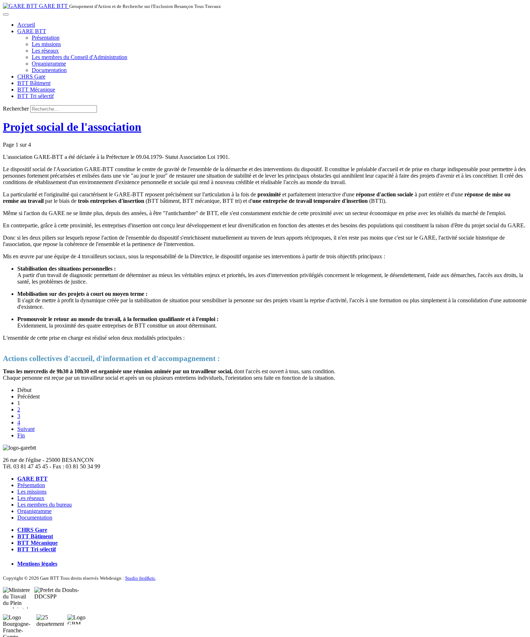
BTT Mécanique (36, 89)
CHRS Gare (31, 77)
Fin (21, 435)
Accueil (26, 25)
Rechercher (16, 109)
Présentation (45, 38)
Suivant (26, 429)
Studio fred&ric (140, 578)
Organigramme (49, 64)
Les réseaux (45, 51)
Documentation (49, 70)
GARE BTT (31, 31)
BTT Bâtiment (33, 83)
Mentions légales (37, 564)
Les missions (46, 44)
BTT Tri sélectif (35, 96)
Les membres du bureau (44, 505)
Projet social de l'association (72, 126)
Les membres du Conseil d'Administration (79, 57)
